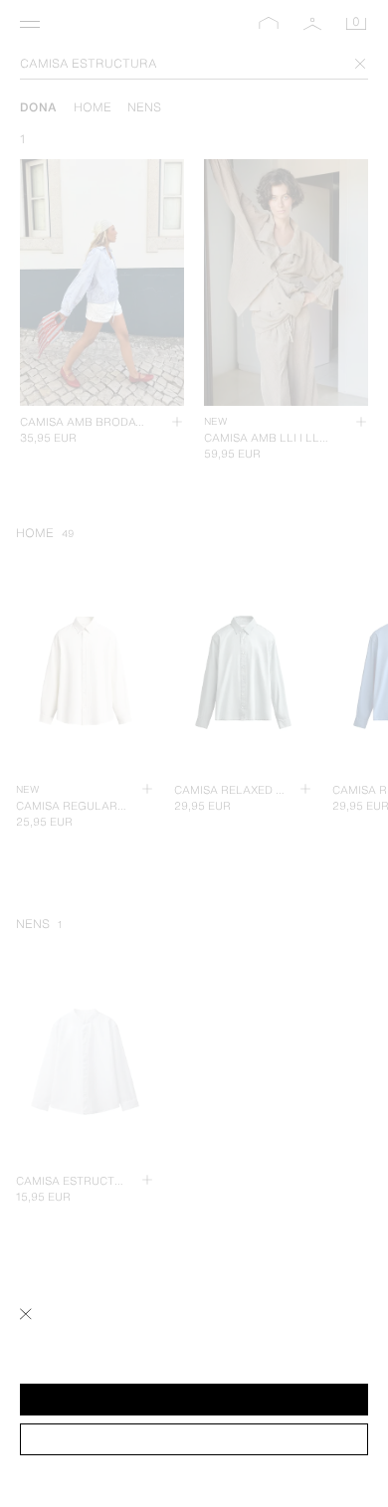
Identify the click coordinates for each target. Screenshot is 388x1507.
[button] (194, 1399)
